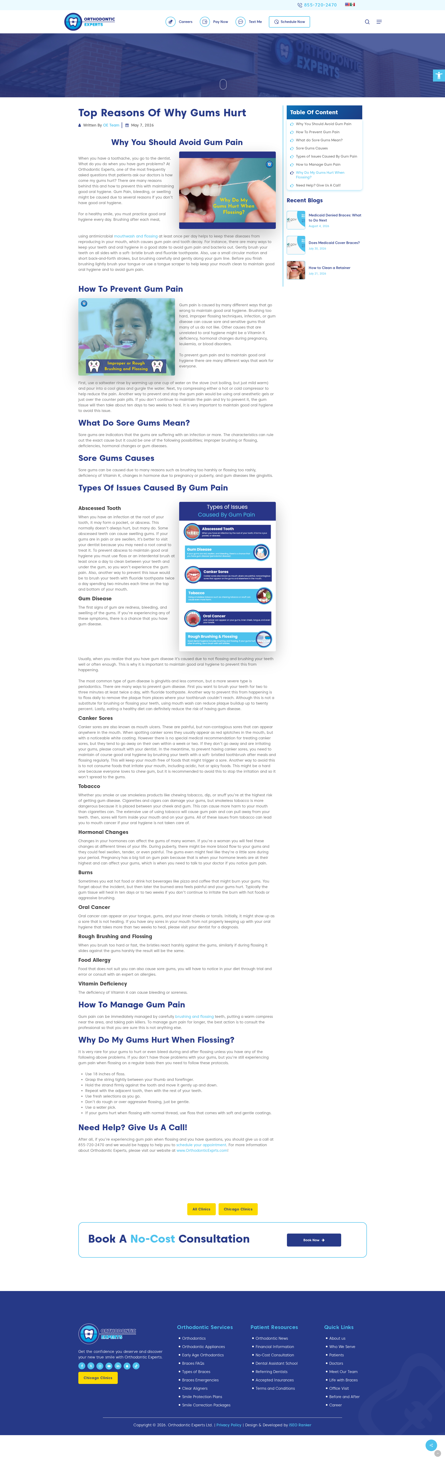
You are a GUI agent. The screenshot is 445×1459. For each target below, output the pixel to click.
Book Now (311, 1240)
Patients (336, 1355)
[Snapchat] (127, 1366)
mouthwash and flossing (136, 236)
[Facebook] (81, 1365)
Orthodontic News (272, 1338)
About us (337, 1338)
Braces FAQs (193, 1363)
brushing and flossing (194, 1016)
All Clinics (201, 1209)
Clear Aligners (194, 1388)
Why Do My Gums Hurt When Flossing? (320, 175)
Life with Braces (343, 1380)
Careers (185, 22)
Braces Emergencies (200, 1380)
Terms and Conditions (275, 1388)
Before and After (344, 1397)
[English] (347, 4)
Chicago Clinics (238, 1209)
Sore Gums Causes (312, 148)
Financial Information (275, 1347)
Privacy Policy (229, 1425)
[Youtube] (108, 1366)
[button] (439, 76)
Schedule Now (293, 22)
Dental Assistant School (277, 1363)
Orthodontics (194, 1338)
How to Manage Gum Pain (318, 164)
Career (335, 1405)
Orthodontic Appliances (203, 1347)
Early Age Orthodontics (203, 1355)
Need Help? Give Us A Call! (318, 185)
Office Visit (339, 1388)
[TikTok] (136, 1365)
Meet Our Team (343, 1372)
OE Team (111, 125)
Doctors (336, 1363)
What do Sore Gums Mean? (319, 140)
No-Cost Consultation (275, 1355)
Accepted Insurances (275, 1380)
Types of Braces (196, 1372)
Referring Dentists (271, 1372)
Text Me (255, 22)
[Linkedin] (117, 1365)
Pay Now (220, 22)
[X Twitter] (90, 1365)
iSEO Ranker (300, 1425)
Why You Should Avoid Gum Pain (323, 124)
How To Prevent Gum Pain (318, 132)
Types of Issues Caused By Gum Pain (326, 156)
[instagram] (99, 1366)
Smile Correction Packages (206, 1405)
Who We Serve (342, 1347)
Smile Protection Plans (202, 1397)
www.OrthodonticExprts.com (202, 1150)
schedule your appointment (201, 1145)
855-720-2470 (320, 5)
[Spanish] (352, 4)
